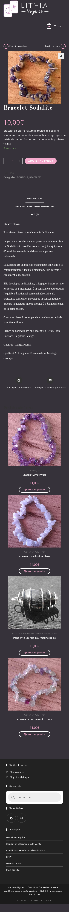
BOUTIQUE (22, 177)
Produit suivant (52, 46)
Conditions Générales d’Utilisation (25, 850)
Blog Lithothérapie (19, 777)
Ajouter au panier (40, 160)
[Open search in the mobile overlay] (34, 797)
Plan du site (13, 869)
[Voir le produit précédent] (6, 46)
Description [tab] (34, 198)
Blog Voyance (17, 772)
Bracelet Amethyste (34, 474)
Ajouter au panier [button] (34, 489)
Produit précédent (18, 46)
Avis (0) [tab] (34, 214)
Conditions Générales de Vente (24, 843)
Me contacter (13, 863)
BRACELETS (35, 177)
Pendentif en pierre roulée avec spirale (40, 633)
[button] (61, 56)
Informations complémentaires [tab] (34, 206)
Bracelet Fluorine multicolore (34, 719)
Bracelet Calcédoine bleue (34, 556)
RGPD (9, 856)
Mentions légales (16, 837)
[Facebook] (11, 818)
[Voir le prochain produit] (63, 46)
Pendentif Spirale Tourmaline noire (34, 637)
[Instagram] (21, 818)
